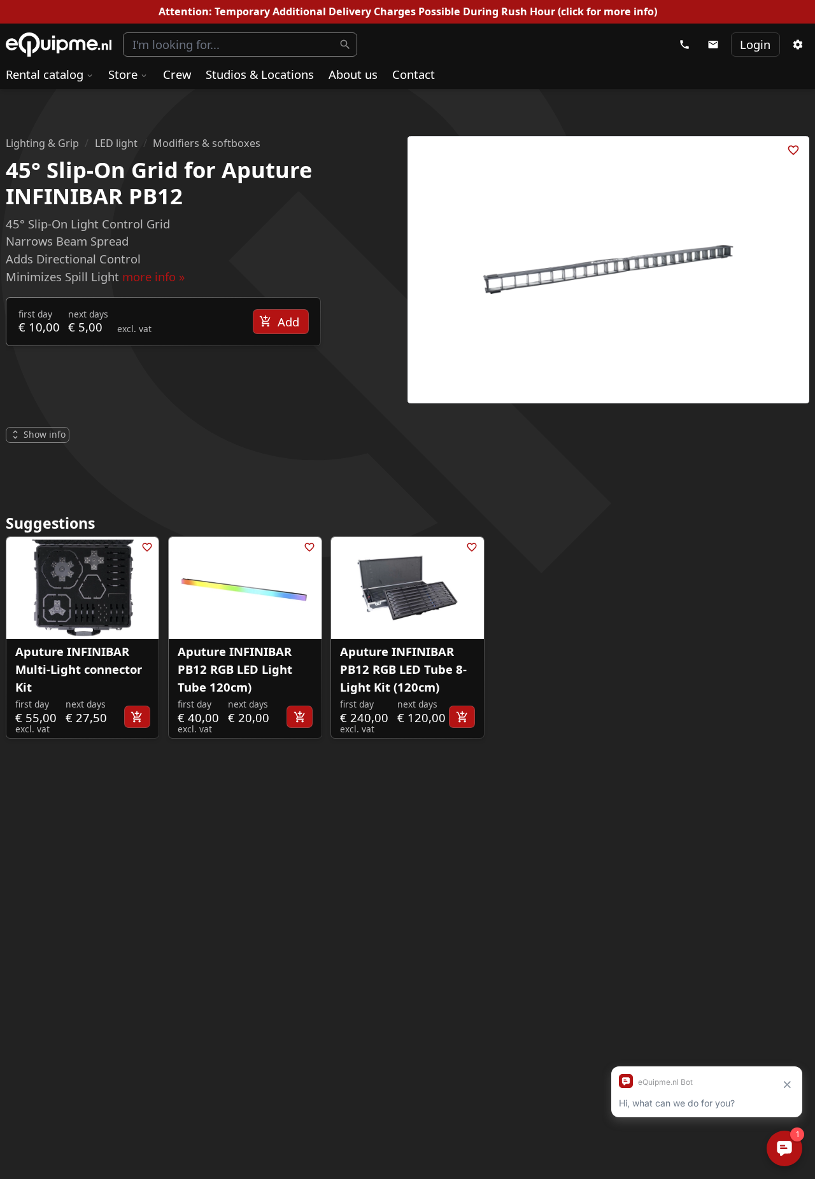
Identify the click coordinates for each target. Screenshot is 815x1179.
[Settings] (797, 44)
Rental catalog (44, 74)
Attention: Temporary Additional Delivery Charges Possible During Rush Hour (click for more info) (408, 11)
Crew (177, 74)
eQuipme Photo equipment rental (58, 44)
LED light (116, 143)
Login (755, 44)
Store (123, 74)
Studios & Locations (260, 74)
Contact (413, 74)
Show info (45, 434)
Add (288, 322)
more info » (153, 276)
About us (353, 74)
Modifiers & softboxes (206, 143)
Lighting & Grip (42, 143)
